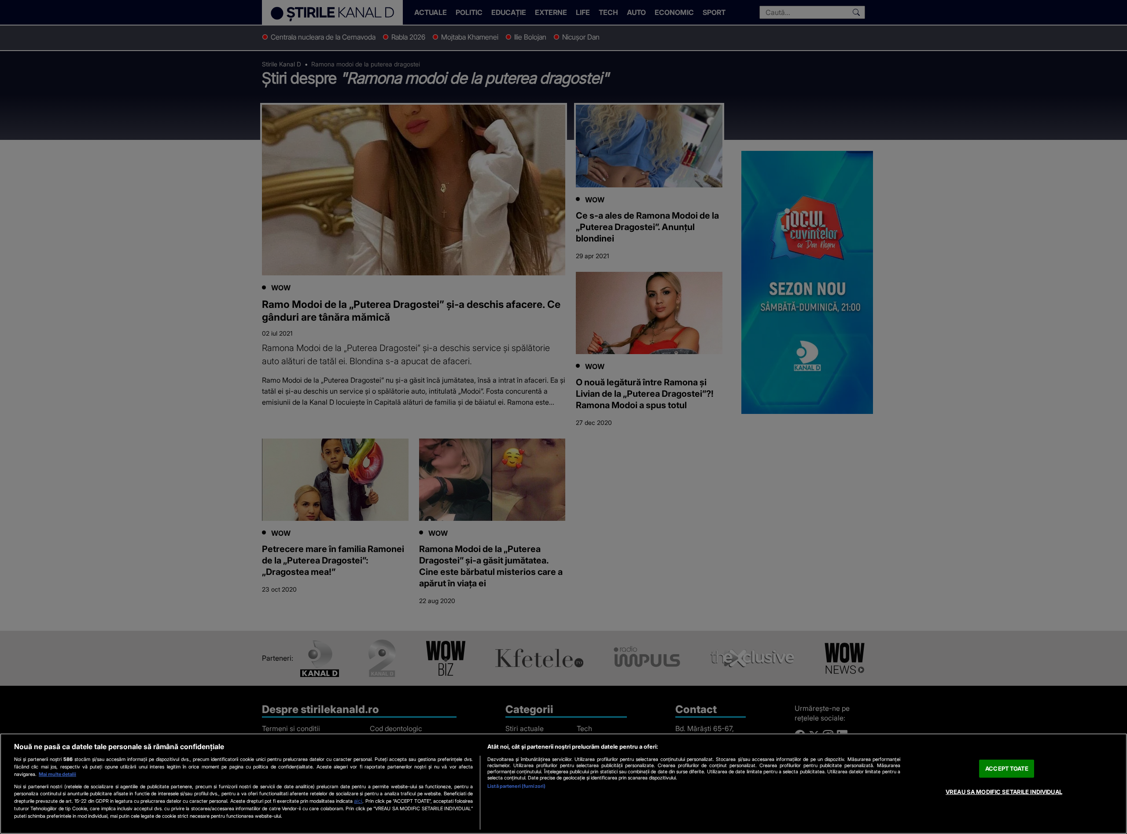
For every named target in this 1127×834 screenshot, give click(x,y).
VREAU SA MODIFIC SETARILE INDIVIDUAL (1004, 791)
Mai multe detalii (57, 774)
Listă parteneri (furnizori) (516, 786)
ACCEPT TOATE (1006, 768)
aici (358, 800)
